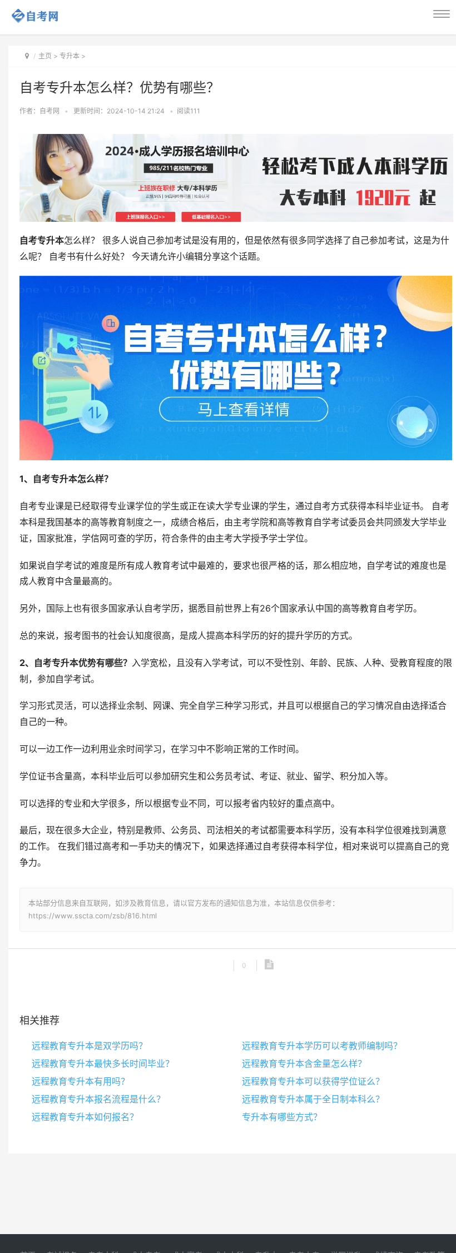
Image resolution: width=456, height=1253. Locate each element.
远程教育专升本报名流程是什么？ (98, 1099)
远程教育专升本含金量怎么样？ (304, 1063)
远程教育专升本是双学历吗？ (89, 1045)
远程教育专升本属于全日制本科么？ (313, 1099)
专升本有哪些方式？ (282, 1116)
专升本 (70, 56)
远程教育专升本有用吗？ (81, 1081)
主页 (45, 56)
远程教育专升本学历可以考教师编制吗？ (322, 1045)
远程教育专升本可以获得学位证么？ (313, 1081)
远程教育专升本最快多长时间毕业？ (103, 1063)
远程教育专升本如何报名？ (85, 1116)
